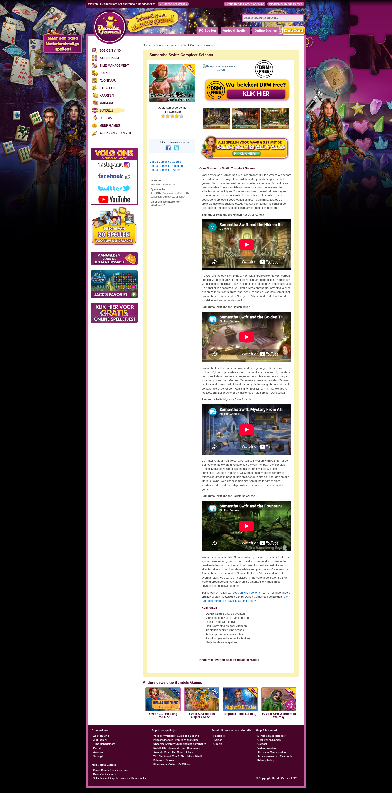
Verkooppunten (266, 748)
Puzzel (105, 73)
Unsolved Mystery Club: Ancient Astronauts (179, 744)
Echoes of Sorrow (164, 760)
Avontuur (108, 80)
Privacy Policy (265, 760)
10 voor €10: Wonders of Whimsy (279, 715)
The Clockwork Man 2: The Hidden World (177, 756)
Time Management (114, 65)
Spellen (147, 45)
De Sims (106, 118)
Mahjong (107, 103)
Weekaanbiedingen (115, 133)
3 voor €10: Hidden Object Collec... (202, 715)
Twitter (217, 739)
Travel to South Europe (241, 600)
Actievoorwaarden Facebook (274, 756)
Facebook (219, 735)
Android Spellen (235, 30)
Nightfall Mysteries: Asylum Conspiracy (177, 748)
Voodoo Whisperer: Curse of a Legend (176, 735)
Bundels (107, 110)
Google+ (218, 744)
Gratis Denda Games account (244, 4)
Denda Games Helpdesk (271, 735)
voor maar (228, 68)
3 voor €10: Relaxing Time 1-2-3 (163, 715)
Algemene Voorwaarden (271, 752)
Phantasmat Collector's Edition (172, 764)
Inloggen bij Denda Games (285, 4)
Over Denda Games (269, 739)
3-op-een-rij (109, 58)
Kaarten (107, 95)
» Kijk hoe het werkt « (173, 4)
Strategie (108, 88)
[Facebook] (168, 150)
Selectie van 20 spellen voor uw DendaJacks (119, 778)
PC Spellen (207, 30)
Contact (262, 744)
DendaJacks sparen (105, 774)
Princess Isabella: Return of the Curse (175, 739)
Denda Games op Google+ (166, 161)
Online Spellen (266, 30)
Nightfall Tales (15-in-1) (240, 714)
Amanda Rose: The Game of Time (173, 752)
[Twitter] (176, 150)
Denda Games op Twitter (164, 170)
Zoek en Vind (110, 50)
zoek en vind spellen (245, 592)
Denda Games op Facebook (166, 165)
